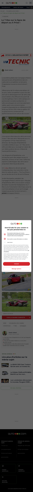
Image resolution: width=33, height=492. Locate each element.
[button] (16, 242)
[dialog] (16, 246)
